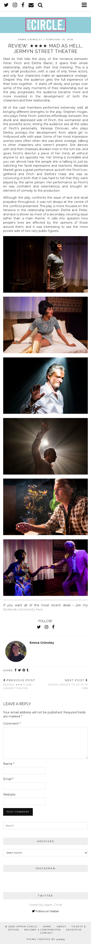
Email (8, 779)
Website (9, 794)
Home (47, 926)
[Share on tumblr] (27, 670)
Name (8, 764)
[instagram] (15, 5)
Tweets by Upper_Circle (45, 904)
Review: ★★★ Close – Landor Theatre (19, 684)
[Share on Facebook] (15, 670)
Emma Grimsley (30, 39)
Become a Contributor (42, 929)
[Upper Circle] (45, 16)
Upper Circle (26, 926)
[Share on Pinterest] (24, 670)
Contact (46, 933)
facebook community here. (23, 609)
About (61, 926)
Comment (12, 723)
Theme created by (45, 939)
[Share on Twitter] (19, 670)
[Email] (31, 5)
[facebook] (22, 5)
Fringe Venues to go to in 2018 (68, 684)
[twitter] (6, 5)
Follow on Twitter (47, 911)
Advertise (74, 929)
